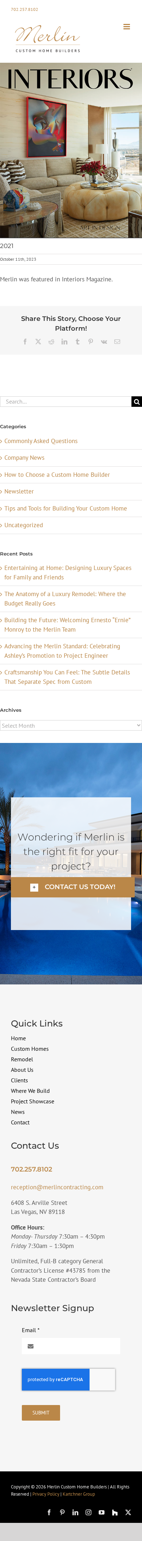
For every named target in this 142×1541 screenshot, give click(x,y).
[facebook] (49, 1512)
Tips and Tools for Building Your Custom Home (65, 508)
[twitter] (128, 1512)
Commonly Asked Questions (41, 441)
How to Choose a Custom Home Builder (57, 475)
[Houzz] (115, 1512)
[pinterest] (62, 1512)
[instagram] (88, 1512)
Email (31, 1330)
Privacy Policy (45, 1494)
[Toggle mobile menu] (127, 26)
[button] (73, 887)
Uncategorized (23, 525)
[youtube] (101, 1512)
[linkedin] (75, 1512)
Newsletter (19, 491)
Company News (24, 458)
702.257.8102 (24, 9)
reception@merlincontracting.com (57, 1187)
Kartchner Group (79, 1494)
